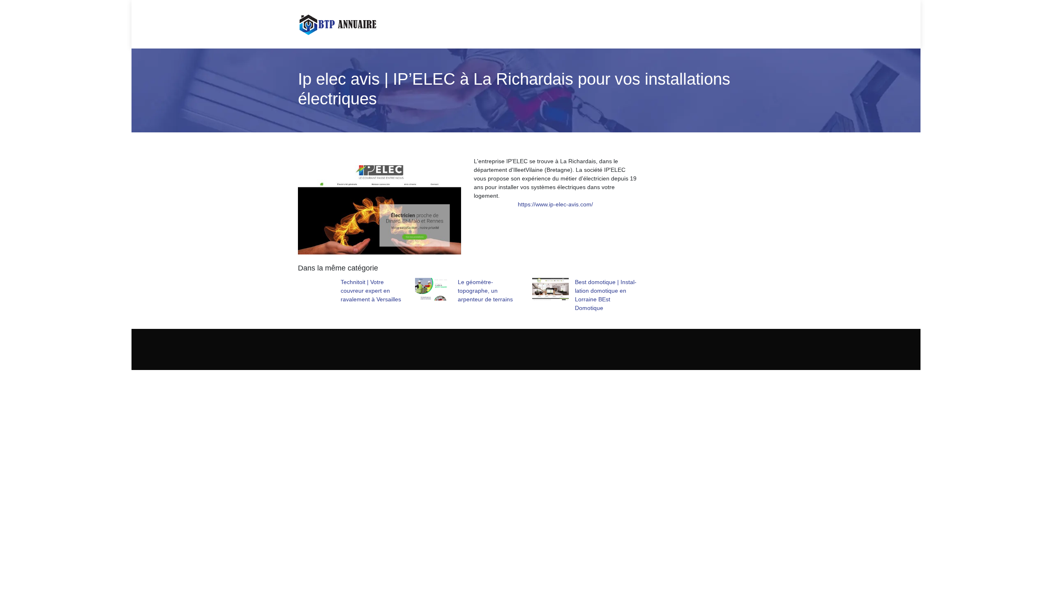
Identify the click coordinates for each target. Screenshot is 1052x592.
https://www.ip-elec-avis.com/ (555, 204)
